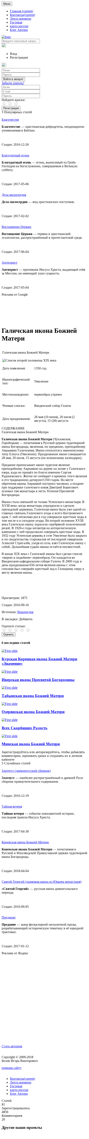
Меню (7, 3)
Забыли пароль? (13, 83)
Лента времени (20, 18)
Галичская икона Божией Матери (25, 432)
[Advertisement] (44, 309)
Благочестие (10, 119)
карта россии (19, 26)
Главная (21, 11)
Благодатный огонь (15, 155)
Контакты (22, 15)
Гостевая (16, 22)
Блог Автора (19, 30)
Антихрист (9, 262)
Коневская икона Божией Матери (25, 842)
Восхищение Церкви (16, 227)
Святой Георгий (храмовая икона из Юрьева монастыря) (41, 881)
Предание (9, 917)
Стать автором (12, 1046)
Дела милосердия (14, 195)
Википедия (25, 612)
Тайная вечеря (12, 806)
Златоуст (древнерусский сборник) (26, 770)
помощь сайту (12, 1068)
